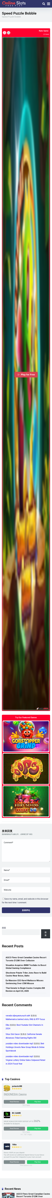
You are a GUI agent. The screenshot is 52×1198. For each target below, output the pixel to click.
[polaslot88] (7, 1090)
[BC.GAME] (7, 1117)
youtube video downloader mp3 (19, 1043)
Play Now (37, 1102)
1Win (14, 1144)
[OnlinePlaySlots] (14, 3)
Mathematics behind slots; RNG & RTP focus (25, 1019)
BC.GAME (16, 1113)
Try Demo (26, 736)
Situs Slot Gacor (13, 1034)
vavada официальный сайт (18, 1015)
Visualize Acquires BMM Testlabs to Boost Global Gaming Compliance (26, 966)
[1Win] (7, 1149)
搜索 (4, 928)
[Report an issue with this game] (4, 32)
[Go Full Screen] (8, 32)
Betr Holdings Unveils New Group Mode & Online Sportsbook (25, 1047)
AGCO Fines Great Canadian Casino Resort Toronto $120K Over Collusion (26, 959)
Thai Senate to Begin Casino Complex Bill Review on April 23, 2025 (25, 989)
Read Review (14, 1102)
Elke (7, 1025)
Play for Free (28, 374)
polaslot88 (17, 1086)
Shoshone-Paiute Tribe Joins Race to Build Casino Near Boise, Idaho (26, 974)
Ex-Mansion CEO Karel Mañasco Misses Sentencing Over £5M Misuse (24, 982)
